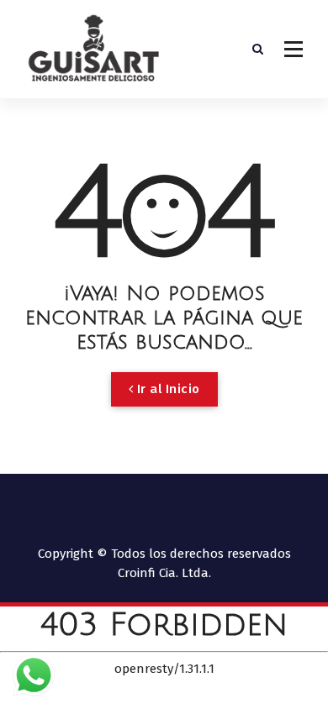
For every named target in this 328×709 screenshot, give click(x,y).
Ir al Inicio (166, 389)
